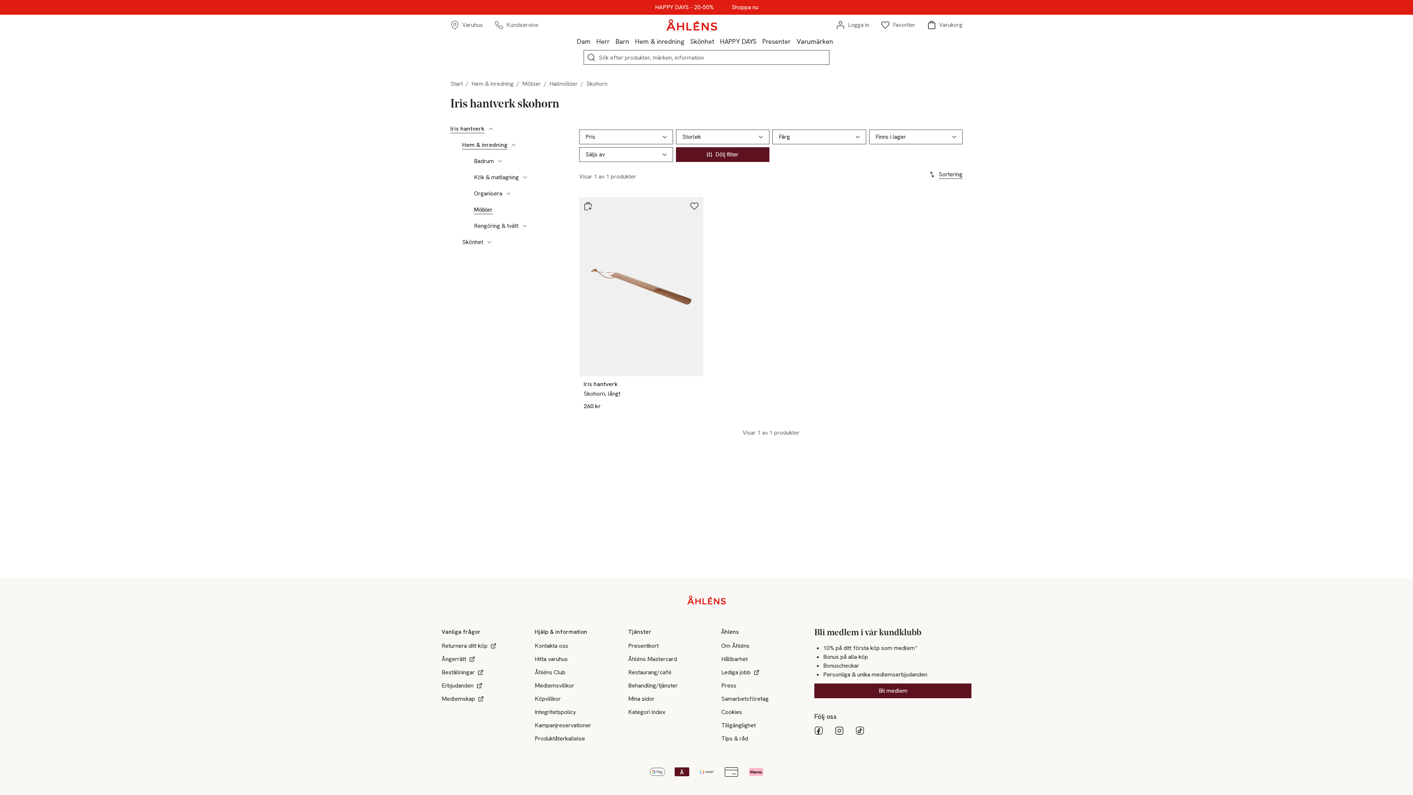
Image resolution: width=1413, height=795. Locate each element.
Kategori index (646, 712)
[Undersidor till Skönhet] (489, 242)
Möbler (531, 84)
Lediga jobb (736, 672)
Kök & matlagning (496, 177)
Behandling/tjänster (653, 685)
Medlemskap (458, 699)
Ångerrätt (454, 659)
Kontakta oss (551, 646)
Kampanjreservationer (563, 725)
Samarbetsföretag (745, 699)
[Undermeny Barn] (632, 41)
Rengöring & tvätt (496, 226)
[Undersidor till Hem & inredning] (513, 145)
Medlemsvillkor (554, 685)
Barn (622, 41)
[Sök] (591, 57)
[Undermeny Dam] (593, 41)
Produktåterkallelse (560, 738)
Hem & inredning (659, 41)
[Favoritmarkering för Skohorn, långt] (694, 206)
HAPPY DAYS (738, 41)
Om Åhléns (735, 646)
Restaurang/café (650, 672)
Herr (603, 41)
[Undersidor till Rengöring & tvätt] (524, 226)
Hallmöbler (563, 84)
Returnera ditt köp (465, 646)
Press (728, 685)
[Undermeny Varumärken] (836, 41)
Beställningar (458, 672)
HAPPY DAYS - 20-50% (684, 7)
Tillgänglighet (738, 725)
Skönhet (702, 41)
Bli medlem (893, 691)
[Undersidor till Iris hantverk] (491, 129)
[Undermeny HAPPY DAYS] (759, 41)
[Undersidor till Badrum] (500, 161)
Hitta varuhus (551, 659)
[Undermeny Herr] (612, 41)
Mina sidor (641, 699)
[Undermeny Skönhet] (717, 41)
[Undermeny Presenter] (793, 41)
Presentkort (643, 646)
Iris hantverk (467, 128)
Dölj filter (727, 154)
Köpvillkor (548, 699)
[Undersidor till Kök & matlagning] (525, 177)
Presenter (776, 41)
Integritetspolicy (555, 712)
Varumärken (815, 41)
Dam (584, 41)
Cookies (731, 712)
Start (456, 84)
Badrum (484, 161)
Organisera (488, 193)
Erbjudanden (458, 685)
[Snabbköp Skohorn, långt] (588, 206)
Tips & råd (734, 738)
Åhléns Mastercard (652, 659)
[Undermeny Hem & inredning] (687, 41)
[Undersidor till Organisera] (508, 193)
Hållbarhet (734, 659)
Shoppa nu (745, 7)
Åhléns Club (550, 672)
